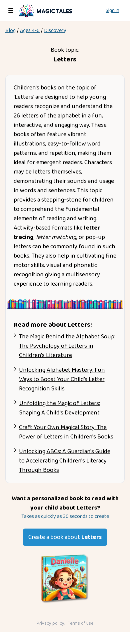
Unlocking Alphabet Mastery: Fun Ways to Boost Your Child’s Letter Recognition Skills (62, 379)
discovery (55, 31)
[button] (10, 11)
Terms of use (80, 623)
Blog (10, 31)
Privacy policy (50, 623)
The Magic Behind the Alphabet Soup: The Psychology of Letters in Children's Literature (67, 346)
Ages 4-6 (30, 31)
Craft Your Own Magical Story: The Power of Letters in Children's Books (66, 432)
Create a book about (65, 537)
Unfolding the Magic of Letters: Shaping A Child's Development (59, 408)
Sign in (112, 11)
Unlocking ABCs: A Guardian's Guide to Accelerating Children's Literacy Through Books (64, 461)
